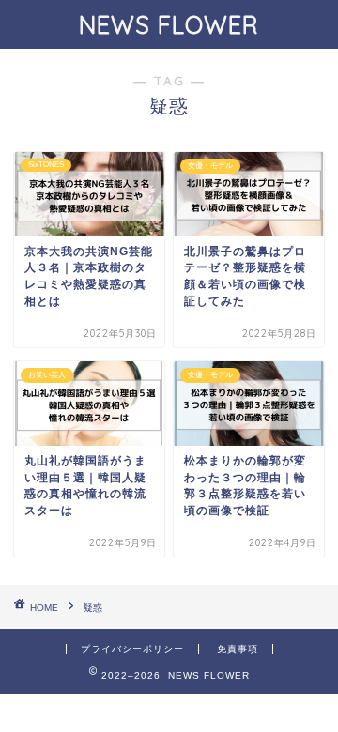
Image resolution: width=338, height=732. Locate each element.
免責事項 (237, 649)
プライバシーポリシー (132, 649)
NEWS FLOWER (169, 24)
